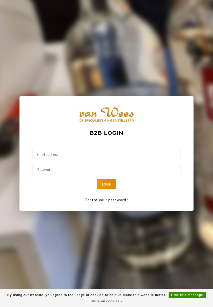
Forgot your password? (106, 199)
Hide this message (187, 295)
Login (106, 184)
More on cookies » (107, 301)
